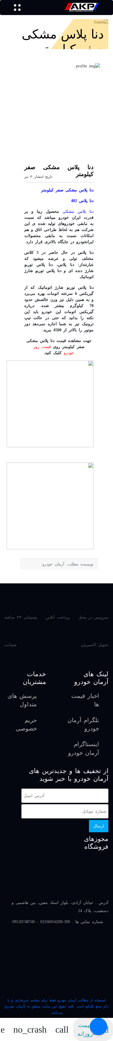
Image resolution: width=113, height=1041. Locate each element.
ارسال (98, 826)
